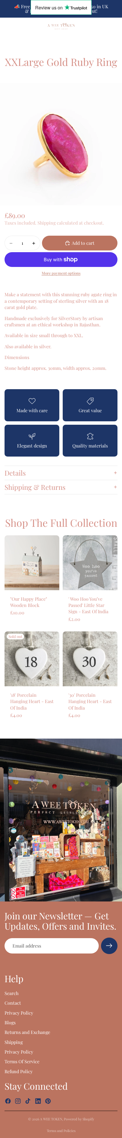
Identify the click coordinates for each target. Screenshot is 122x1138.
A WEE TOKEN (51, 1119)
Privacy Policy (19, 1012)
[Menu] (6, 26)
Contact (13, 1003)
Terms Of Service (22, 1061)
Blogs (10, 1022)
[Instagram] (17, 1101)
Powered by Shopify (79, 1119)
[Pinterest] (48, 1101)
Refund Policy (19, 1071)
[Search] (18, 26)
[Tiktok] (27, 1101)
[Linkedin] (38, 1101)
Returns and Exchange (27, 1032)
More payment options (61, 273)
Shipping (14, 1042)
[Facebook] (8, 1101)
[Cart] (115, 26)
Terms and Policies (61, 1130)
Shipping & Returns (35, 487)
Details (15, 472)
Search (11, 993)
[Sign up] (109, 946)
